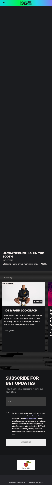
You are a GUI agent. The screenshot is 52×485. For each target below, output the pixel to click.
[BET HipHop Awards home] (26, 4)
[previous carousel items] (4, 300)
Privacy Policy (30, 418)
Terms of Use (37, 416)
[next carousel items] (48, 300)
